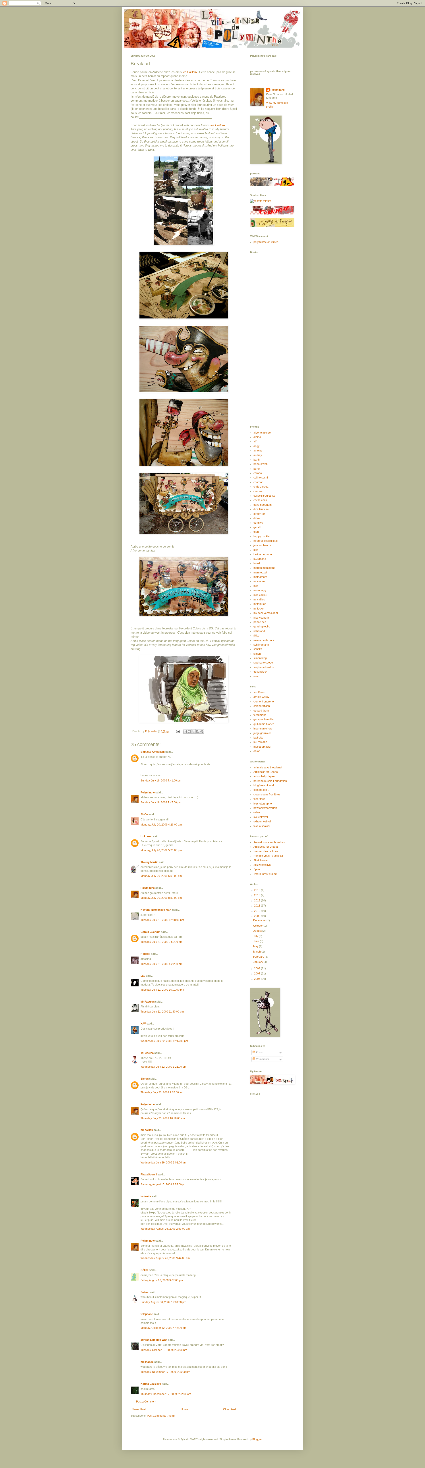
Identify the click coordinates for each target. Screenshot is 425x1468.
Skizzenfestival (262, 864)
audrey (257, 455)
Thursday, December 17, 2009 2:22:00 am (166, 1394)
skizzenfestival (262, 821)
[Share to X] (193, 731)
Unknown (146, 836)
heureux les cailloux (265, 540)
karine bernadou (263, 554)
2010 (257, 910)
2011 (257, 905)
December (260, 920)
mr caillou (147, 1130)
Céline (145, 1270)
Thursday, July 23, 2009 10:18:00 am (163, 1118)
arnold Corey (261, 696)
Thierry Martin (149, 862)
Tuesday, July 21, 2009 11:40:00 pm (162, 1011)
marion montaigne (264, 567)
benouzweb (260, 464)
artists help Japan (264, 776)
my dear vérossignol (265, 613)
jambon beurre (262, 545)
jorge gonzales (262, 733)
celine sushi (260, 477)
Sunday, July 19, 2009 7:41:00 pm (161, 780)
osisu (256, 812)
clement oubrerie (263, 701)
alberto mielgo (262, 432)
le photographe (262, 803)
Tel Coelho (147, 1053)
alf (254, 441)
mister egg (259, 590)
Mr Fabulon (148, 1001)
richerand (259, 631)
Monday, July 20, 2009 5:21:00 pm (161, 850)
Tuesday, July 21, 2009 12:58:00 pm (162, 920)
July (256, 936)
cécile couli (260, 500)
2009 (257, 916)
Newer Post (139, 1409)
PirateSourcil (149, 1174)
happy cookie (261, 536)
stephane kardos (263, 667)
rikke (256, 635)
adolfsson (259, 692)
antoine (258, 450)
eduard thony (261, 710)
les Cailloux (190, 72)
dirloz (256, 518)
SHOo (144, 814)
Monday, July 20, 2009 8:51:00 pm (161, 897)
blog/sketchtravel (263, 785)
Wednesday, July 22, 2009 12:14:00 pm (164, 1041)
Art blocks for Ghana (265, 772)
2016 (257, 890)
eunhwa (258, 522)
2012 (257, 900)
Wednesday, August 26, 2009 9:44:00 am (165, 1258)
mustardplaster (262, 746)
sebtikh (257, 649)
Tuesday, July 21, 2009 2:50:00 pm (161, 941)
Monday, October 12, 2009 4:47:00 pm (163, 1327)
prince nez (259, 622)
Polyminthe (148, 792)
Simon (145, 1078)
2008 (257, 968)
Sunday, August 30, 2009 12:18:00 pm (163, 1302)
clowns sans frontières (266, 794)
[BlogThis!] (189, 731)
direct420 (259, 513)
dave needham (262, 504)
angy (256, 446)
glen (256, 531)
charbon (258, 482)
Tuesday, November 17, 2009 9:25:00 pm (165, 1371)
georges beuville (263, 719)
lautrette (146, 1196)
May (256, 946)
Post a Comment (146, 1401)
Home (184, 1409)
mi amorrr (259, 581)
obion (256, 751)
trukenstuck (260, 671)
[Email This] (185, 731)
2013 (257, 895)
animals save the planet (267, 767)
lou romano (260, 742)
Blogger (257, 1439)
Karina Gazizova (151, 1383)
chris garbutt (260, 486)
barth (256, 459)
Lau (143, 975)
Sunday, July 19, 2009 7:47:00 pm (161, 802)
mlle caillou (260, 595)
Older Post (229, 1409)
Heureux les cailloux (265, 851)
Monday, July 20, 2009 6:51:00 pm (161, 876)
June (256, 941)
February (259, 956)
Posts (259, 1052)
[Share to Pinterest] (202, 731)
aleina (257, 437)
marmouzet (260, 572)
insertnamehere (262, 728)
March (257, 951)
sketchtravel (260, 817)
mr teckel (258, 608)
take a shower (261, 826)
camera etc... (261, 789)
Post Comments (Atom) (161, 1415)
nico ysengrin (261, 617)
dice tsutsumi (261, 509)
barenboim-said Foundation (270, 781)
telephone (147, 1314)
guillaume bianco (263, 724)
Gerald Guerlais (150, 932)
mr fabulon (259, 604)
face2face (259, 799)
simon (257, 653)
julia (256, 550)
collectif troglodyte (264, 495)
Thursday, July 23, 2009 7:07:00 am (162, 1092)
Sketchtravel (260, 860)
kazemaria (259, 558)
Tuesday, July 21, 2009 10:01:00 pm (162, 989)
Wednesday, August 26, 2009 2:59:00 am (165, 1228)
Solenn (145, 1292)
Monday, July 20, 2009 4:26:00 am (161, 824)
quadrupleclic (261, 626)
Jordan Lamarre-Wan (154, 1339)
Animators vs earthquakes (269, 842)
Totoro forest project (265, 874)
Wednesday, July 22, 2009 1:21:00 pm (163, 1066)
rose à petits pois (263, 640)
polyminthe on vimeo (265, 242)
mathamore (260, 577)
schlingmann (261, 644)
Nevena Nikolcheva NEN (156, 909)
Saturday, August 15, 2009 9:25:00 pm (163, 1184)
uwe (256, 676)
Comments (262, 1059)
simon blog (260, 658)
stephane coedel (263, 662)
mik (255, 586)
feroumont (259, 715)
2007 (257, 973)
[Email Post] (178, 731)
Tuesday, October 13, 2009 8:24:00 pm (164, 1350)
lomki (256, 563)
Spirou (257, 869)
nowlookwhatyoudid (265, 808)
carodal (258, 473)
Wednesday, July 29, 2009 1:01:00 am (163, 1162)
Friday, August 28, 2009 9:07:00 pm (162, 1280)
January (258, 962)
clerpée (258, 491)
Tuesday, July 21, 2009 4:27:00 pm (161, 964)
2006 (257, 978)
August (257, 930)
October (258, 925)
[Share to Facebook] (197, 731)
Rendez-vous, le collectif (268, 855)
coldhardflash (261, 706)
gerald (257, 527)
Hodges (145, 953)
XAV (143, 1023)
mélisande (147, 1362)
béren (257, 468)
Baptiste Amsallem (153, 751)
